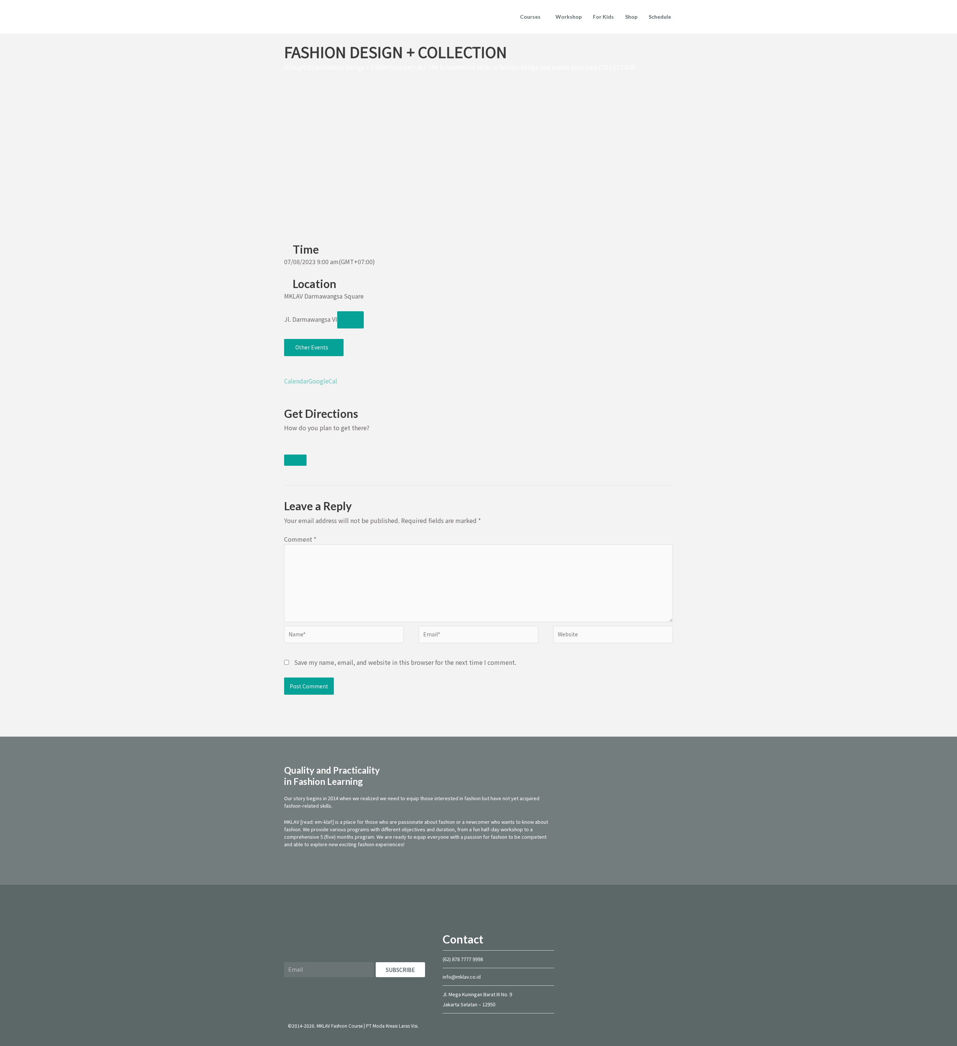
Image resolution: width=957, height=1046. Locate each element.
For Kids (603, 16)
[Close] (295, 460)
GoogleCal (322, 380)
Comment (300, 539)
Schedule (660, 16)
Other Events (311, 347)
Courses (530, 16)
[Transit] (294, 447)
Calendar (296, 380)
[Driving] (288, 447)
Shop (631, 16)
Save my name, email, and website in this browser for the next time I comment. (405, 662)
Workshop (569, 16)
